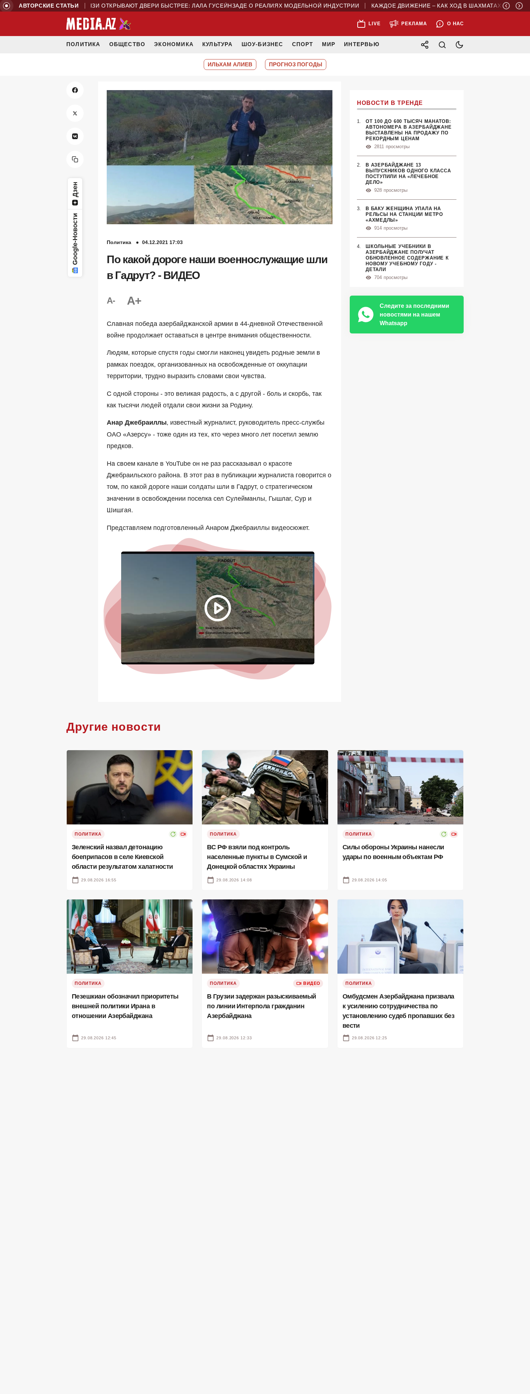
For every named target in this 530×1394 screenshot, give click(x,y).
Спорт (302, 44)
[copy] (75, 159)
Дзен (75, 189)
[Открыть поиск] (442, 44)
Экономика (174, 44)
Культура (217, 44)
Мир (329, 44)
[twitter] (75, 113)
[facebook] (75, 90)
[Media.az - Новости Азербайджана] (98, 23)
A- (111, 300)
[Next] (519, 5)
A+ (134, 300)
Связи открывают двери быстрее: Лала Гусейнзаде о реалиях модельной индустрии (191, 6)
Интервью (361, 44)
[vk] (75, 136)
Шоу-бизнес (262, 44)
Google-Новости (75, 239)
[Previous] (506, 5)
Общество (127, 44)
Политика (83, 44)
